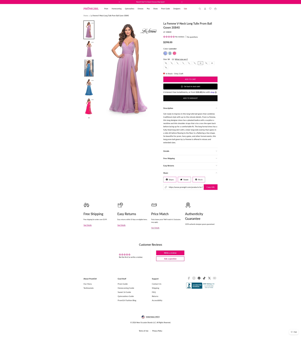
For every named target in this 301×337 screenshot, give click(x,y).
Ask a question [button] (170, 259)
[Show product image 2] (88, 49)
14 (212, 63)
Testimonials (88, 288)
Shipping (155, 288)
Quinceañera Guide (126, 296)
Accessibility (157, 300)
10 (200, 63)
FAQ (154, 292)
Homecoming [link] (116, 9)
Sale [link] (185, 9)
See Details (88, 225)
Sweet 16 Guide (124, 292)
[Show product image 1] (88, 30)
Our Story (87, 284)
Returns (155, 296)
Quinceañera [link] (129, 9)
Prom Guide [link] (165, 9)
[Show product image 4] (88, 87)
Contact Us (156, 284)
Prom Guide (123, 284)
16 (166, 67)
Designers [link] (176, 9)
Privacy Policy (157, 331)
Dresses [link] (140, 9)
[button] (200, 9)
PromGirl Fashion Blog (127, 300)
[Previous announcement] (119, 2)
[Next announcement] (181, 2)
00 (166, 63)
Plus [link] (148, 9)
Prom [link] (106, 9)
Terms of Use (143, 331)
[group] (127, 69)
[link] (205, 9)
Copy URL (210, 187)
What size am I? (181, 59)
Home (85, 16)
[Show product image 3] (88, 68)
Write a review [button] (170, 253)
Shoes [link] (155, 9)
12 (207, 63)
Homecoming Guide (126, 288)
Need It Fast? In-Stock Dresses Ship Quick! (150, 2)
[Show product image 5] (88, 106)
